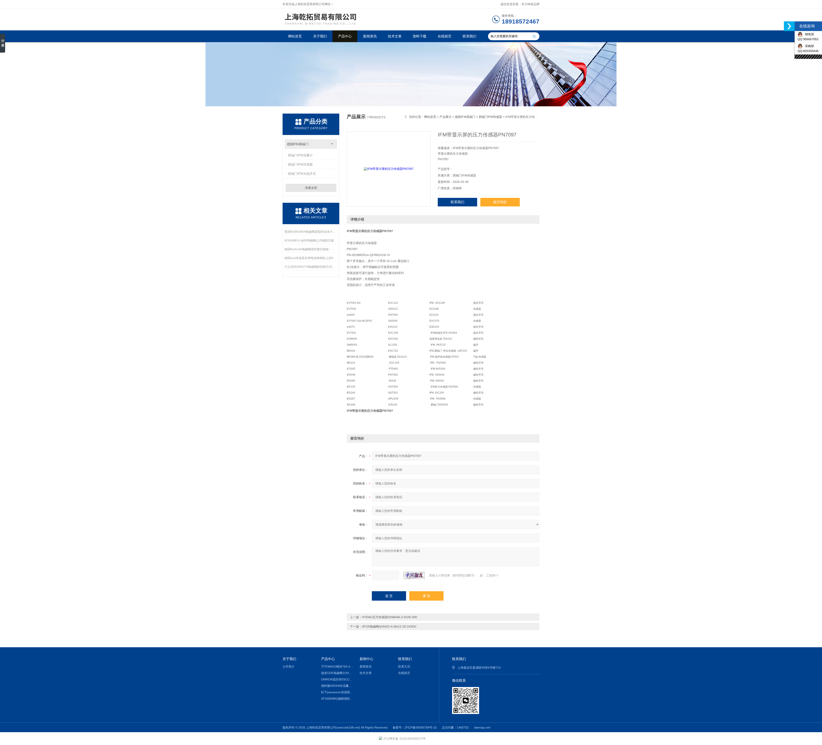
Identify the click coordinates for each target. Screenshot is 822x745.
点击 (332, 144)
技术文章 (395, 36)
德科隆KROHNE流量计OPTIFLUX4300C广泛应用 (337, 685)
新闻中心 (366, 659)
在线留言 (444, 36)
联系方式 (404, 666)
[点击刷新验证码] (414, 575)
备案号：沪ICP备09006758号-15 (415, 727)
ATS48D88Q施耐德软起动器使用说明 (337, 698)
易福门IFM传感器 (300, 164)
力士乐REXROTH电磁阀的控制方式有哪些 (310, 266)
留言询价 (500, 202)
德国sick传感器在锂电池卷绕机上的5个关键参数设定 (310, 258)
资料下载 (419, 36)
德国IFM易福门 (297, 144)
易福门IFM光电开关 (302, 173)
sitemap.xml (482, 727)
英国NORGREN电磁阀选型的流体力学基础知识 (310, 231)
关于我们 (320, 36)
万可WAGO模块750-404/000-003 (337, 666)
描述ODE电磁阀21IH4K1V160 (337, 673)
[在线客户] (789, 26)
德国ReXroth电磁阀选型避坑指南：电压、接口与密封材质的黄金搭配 (310, 249)
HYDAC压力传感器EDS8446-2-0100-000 (389, 617)
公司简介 (289, 666)
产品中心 (345, 36)
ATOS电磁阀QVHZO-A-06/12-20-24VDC (389, 626)
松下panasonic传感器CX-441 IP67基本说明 (337, 692)
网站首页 (295, 36)
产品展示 (445, 116)
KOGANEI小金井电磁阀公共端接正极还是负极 (310, 240)
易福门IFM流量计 (300, 155)
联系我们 (469, 36)
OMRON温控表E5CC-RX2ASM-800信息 (337, 679)
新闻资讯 (370, 36)
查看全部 (311, 188)
